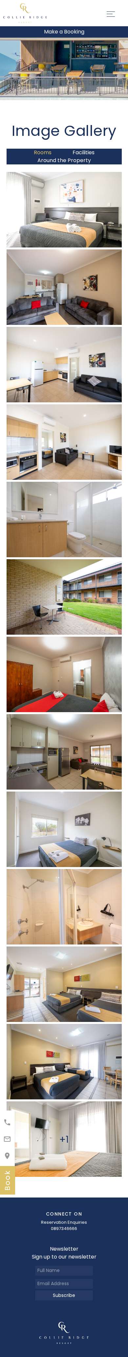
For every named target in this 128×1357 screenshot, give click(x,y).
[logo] (64, 1333)
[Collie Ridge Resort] (25, 12)
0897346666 (64, 1228)
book (7, 1180)
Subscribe (64, 1295)
